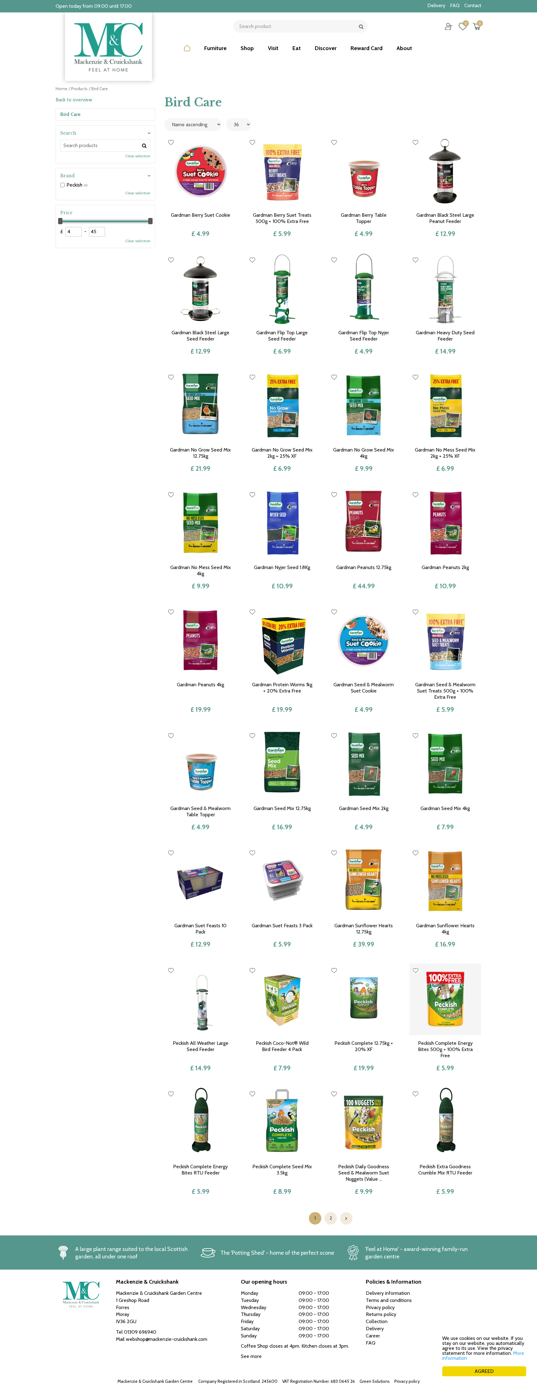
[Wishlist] (462, 26)
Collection (377, 1321)
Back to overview (74, 100)
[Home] (187, 52)
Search (68, 133)
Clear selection (137, 156)
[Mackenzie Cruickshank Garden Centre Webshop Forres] (108, 46)
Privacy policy (407, 1381)
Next (346, 1218)
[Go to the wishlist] (460, 26)
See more (251, 1356)
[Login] (448, 26)
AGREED (484, 1371)
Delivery (375, 1328)
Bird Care (70, 114)
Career (373, 1336)
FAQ (370, 1343)
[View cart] (476, 26)
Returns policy (381, 1314)
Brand (67, 175)
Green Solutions (375, 1381)
